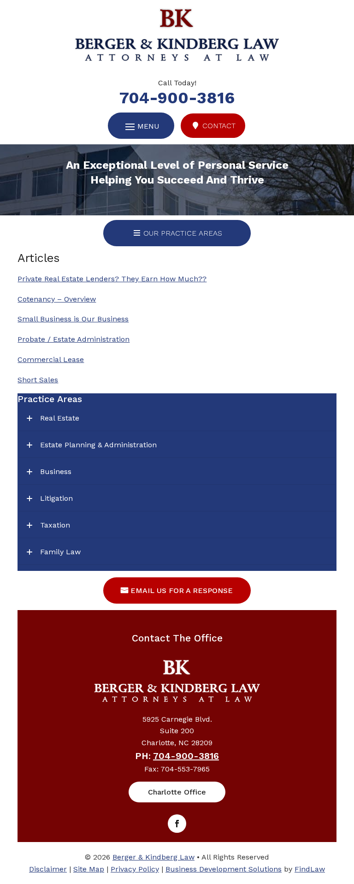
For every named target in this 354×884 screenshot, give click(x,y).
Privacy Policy (135, 869)
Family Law (60, 551)
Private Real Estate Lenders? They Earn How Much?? (112, 278)
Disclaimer (48, 869)
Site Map (88, 869)
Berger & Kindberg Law (153, 857)
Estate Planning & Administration (98, 444)
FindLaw (310, 869)
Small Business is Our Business (73, 318)
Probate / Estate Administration (74, 339)
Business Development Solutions (223, 869)
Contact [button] (219, 125)
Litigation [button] (56, 498)
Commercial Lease (51, 359)
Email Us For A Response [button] (181, 590)
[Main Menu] (141, 126)
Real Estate (59, 418)
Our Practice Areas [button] (182, 233)
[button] (345, 817)
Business (55, 471)
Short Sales (38, 379)
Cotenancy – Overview (57, 299)
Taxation (55, 525)
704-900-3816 (177, 97)
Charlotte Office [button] (177, 792)
